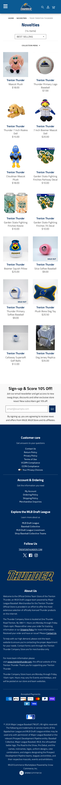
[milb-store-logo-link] (30, 719)
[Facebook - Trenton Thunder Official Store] (30, 555)
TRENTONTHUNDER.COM (30, 549)
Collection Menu (30, 45)
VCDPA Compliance (30, 462)
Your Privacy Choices (32, 469)
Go (52, 409)
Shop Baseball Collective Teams (30, 533)
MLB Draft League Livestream (30, 530)
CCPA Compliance (30, 466)
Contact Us (30, 448)
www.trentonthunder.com (20, 661)
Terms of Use (30, 459)
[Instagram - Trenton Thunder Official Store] (36, 555)
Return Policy (30, 452)
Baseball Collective (30, 526)
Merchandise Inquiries (30, 501)
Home (11, 18)
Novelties (22, 18)
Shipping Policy (30, 498)
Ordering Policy (30, 494)
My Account (30, 491)
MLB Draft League (30, 523)
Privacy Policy (30, 455)
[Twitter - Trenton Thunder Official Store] (25, 555)
